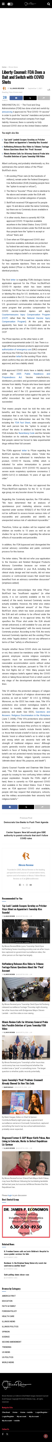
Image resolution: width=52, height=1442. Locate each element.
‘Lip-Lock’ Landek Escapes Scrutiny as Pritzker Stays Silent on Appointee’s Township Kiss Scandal (26, 141)
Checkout (6, 1412)
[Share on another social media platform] (43, 98)
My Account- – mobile (11, 1420)
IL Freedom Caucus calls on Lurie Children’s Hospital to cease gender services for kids (26, 1252)
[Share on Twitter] (30, 98)
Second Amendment (11, 1342)
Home (4, 67)
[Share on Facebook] (16, 98)
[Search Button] (48, 4)
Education (7, 1301)
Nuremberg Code (27, 433)
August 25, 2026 (21, 1087)
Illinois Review (17, 88)
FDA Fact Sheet (22, 422)
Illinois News (13, 67)
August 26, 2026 (22, 1032)
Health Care (8, 1316)
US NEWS (6, 1352)
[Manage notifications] (46, 1436)
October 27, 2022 (11, 1257)
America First (9, 1296)
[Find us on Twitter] (7, 1434)
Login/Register (41, 1412)
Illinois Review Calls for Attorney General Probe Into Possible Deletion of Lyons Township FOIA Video (26, 155)
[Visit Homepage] (30, 4)
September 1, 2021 (35, 88)
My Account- (34, 1416)
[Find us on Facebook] (2, 1434)
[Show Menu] (3, 4)
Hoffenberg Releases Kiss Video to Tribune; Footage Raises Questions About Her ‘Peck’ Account (26, 148)
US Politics (7, 1357)
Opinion (6, 1331)
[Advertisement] (26, 35)
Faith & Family (9, 1306)
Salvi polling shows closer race (16, 1274)
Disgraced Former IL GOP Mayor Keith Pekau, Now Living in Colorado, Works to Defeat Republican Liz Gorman (26, 1141)
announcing (7, 112)
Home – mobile (26, 1412)
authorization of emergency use (16, 349)
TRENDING (6, 1347)
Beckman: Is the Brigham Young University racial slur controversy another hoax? (25, 1264)
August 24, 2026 (22, 1148)
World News (8, 1362)
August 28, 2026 (22, 916)
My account (21, 1416)
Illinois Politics (10, 1326)
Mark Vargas (8, 1087)
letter (13, 279)
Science (6, 1336)
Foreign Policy (9, 1311)
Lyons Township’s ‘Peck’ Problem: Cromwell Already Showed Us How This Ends (22, 1081)
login (10, 1195)
